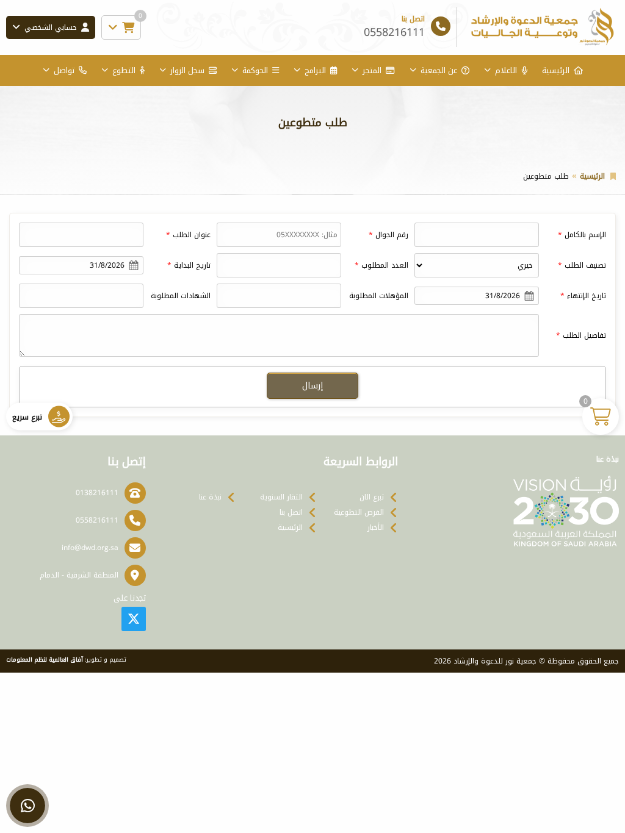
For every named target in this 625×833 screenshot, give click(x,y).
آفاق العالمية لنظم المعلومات (44, 659)
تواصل (64, 70)
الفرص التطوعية (359, 512)
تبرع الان (371, 497)
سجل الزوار (187, 70)
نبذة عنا (210, 497)
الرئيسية (555, 70)
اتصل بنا (291, 512)
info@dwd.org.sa (90, 547)
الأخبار (375, 527)
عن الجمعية (439, 70)
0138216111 (97, 492)
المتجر (372, 70)
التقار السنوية (281, 497)
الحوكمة (255, 70)
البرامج (315, 70)
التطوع (123, 70)
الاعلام (506, 70)
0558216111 (97, 520)
